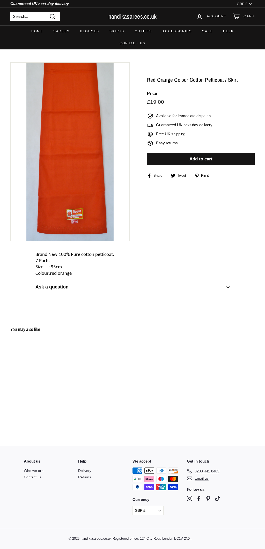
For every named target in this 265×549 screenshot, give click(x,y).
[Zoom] (70, 152)
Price (152, 93)
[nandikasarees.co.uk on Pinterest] (208, 498)
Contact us (133, 43)
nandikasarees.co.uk (132, 16)
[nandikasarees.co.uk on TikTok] (217, 498)
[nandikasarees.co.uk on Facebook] (199, 498)
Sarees (61, 31)
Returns (84, 477)
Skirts (116, 31)
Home (37, 31)
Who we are (33, 471)
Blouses (89, 31)
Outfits (143, 31)
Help (228, 31)
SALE (207, 31)
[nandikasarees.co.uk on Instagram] (189, 498)
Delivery (84, 471)
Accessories (177, 31)
